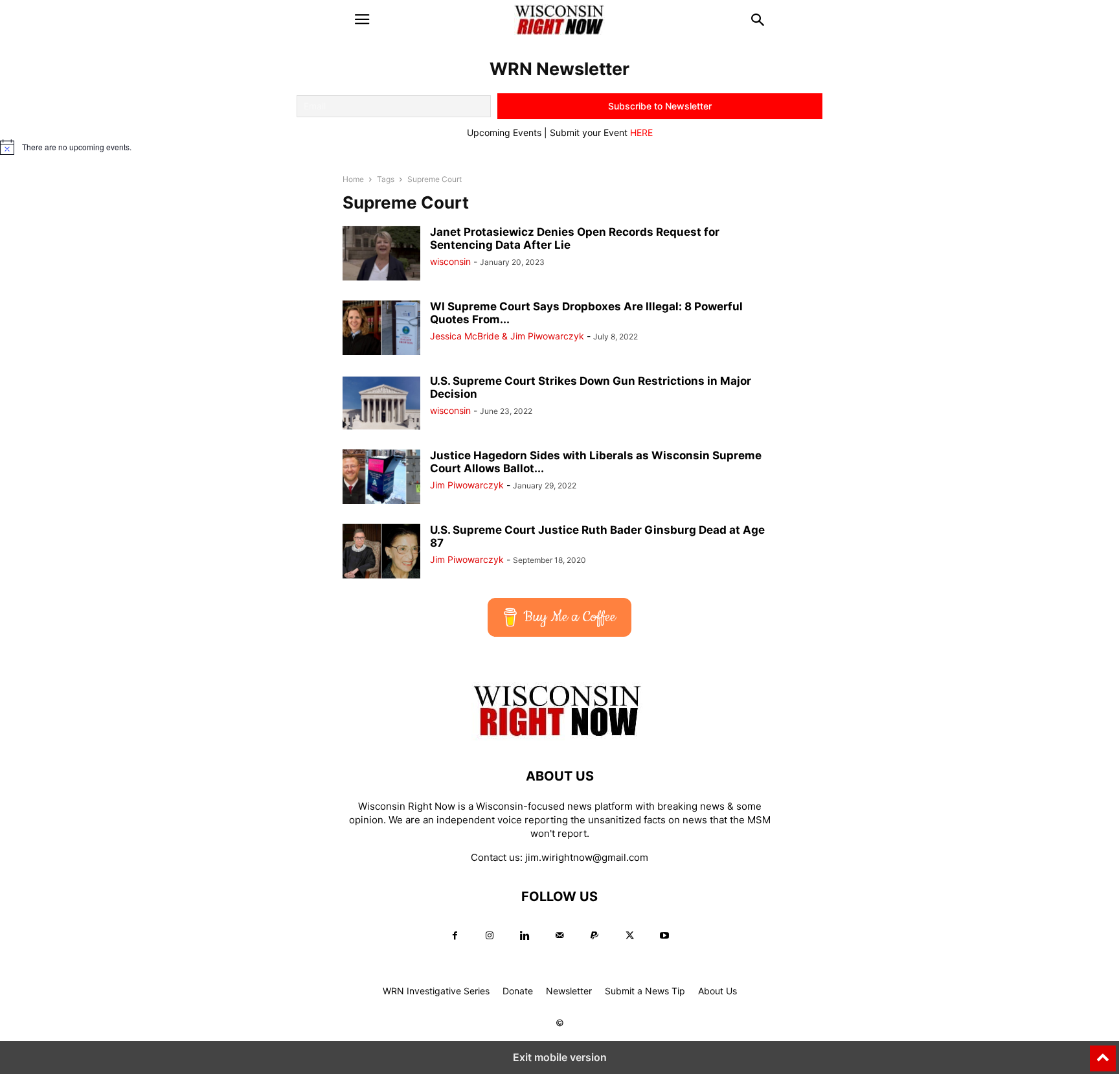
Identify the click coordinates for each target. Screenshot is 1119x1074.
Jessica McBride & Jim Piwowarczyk (507, 335)
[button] (362, 19)
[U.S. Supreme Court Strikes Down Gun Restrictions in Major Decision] (381, 403)
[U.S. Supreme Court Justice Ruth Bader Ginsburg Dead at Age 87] (381, 552)
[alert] (559, 147)
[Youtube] (664, 936)
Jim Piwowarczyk (467, 484)
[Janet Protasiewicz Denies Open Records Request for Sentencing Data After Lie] (381, 254)
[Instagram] (490, 936)
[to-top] (1103, 1052)
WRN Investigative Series (436, 990)
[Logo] (559, 737)
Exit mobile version (560, 1057)
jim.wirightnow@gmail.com (586, 857)
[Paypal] (594, 936)
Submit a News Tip (645, 990)
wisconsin (450, 261)
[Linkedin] (524, 936)
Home (353, 179)
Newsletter (569, 990)
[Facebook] (455, 936)
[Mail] (559, 936)
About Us (717, 990)
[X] (629, 936)
